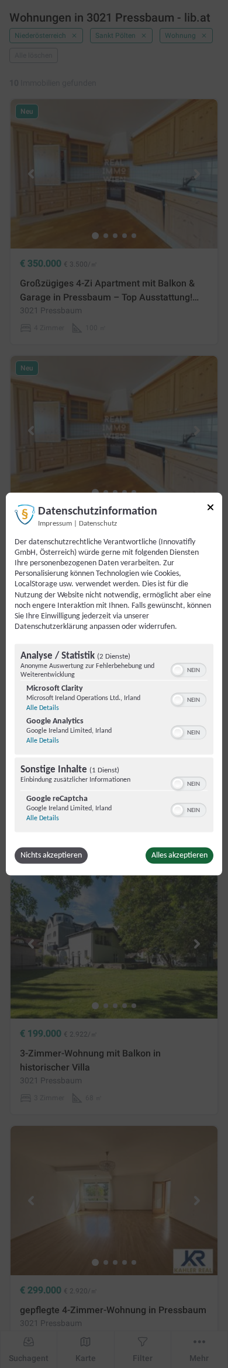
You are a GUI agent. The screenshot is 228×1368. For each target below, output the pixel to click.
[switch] (189, 669)
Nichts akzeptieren (51, 855)
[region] (114, 739)
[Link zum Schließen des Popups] (210, 507)
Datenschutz (98, 523)
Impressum (55, 523)
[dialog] (114, 684)
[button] (177, 670)
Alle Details (42, 708)
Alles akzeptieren (179, 855)
